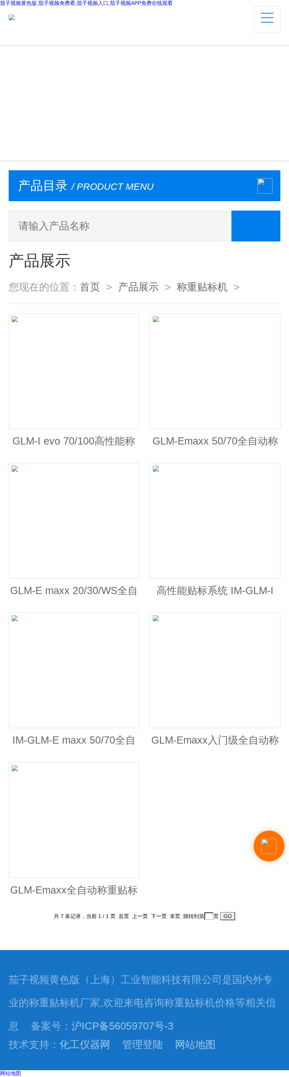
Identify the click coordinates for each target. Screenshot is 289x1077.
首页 (90, 287)
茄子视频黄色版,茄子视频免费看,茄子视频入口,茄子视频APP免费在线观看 (86, 3)
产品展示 (138, 287)
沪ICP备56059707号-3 (122, 1026)
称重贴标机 (202, 287)
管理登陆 (142, 1044)
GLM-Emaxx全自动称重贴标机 (74, 894)
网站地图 (195, 1044)
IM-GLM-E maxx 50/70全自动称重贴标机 (73, 744)
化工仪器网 (84, 1044)
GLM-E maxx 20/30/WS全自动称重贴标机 (74, 594)
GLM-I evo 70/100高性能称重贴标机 (73, 444)
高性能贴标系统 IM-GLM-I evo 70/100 (215, 594)
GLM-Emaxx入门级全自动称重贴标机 (215, 744)
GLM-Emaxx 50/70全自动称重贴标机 (215, 444)
